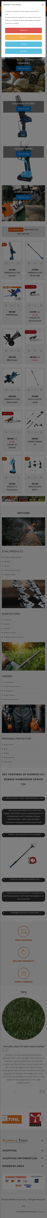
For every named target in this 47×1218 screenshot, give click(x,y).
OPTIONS (23, 44)
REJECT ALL (23, 37)
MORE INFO (23, 51)
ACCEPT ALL (23, 30)
